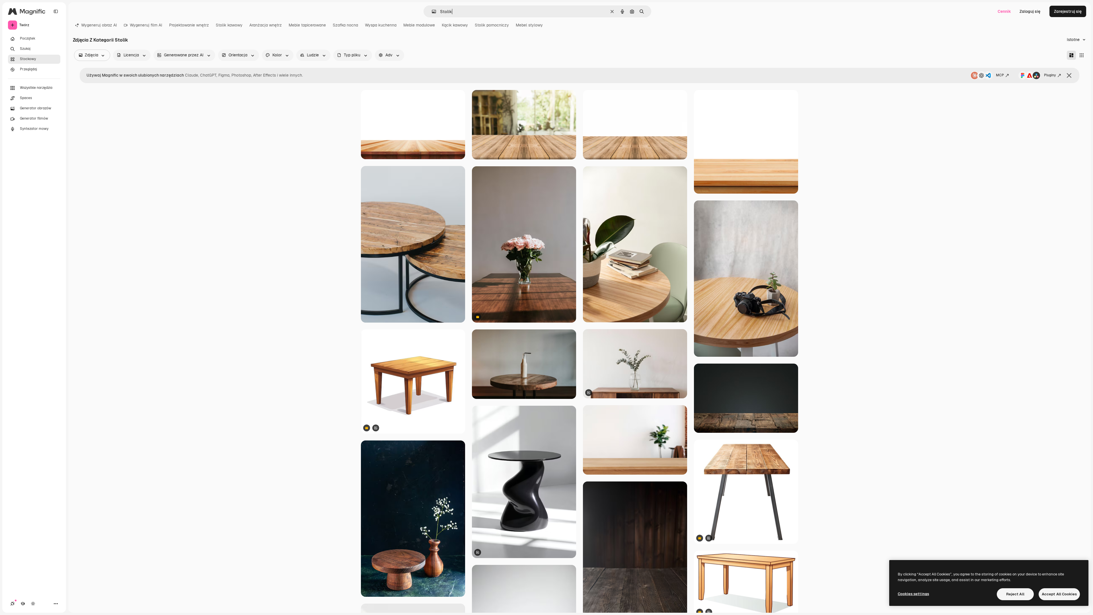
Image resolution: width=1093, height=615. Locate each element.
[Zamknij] (1069, 75)
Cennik (1004, 11)
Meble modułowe (419, 25)
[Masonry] (1071, 55)
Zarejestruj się (1068, 11)
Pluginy (1050, 75)
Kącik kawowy (455, 25)
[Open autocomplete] (431, 11)
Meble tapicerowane (307, 25)
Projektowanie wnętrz (189, 25)
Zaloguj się (1030, 11)
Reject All (1015, 594)
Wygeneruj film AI (146, 25)
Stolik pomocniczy (492, 25)
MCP (1000, 75)
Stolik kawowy (229, 25)
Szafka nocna (345, 25)
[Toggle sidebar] (55, 11)
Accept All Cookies (1059, 594)
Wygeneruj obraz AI (99, 25)
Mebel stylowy (529, 25)
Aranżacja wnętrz (265, 25)
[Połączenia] (12, 603)
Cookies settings (913, 593)
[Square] (1081, 55)
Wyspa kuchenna (380, 25)
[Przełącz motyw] (33, 603)
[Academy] (22, 603)
